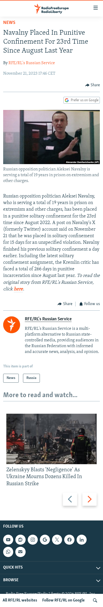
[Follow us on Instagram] (33, 540)
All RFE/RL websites (20, 600)
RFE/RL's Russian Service (31, 63)
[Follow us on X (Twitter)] (57, 540)
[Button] (92, 85)
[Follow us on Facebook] (69, 540)
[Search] (95, 600)
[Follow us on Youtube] (8, 540)
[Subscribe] (20, 552)
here (18, 289)
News (9, 23)
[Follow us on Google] (45, 540)
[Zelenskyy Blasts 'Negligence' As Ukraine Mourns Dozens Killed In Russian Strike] (51, 439)
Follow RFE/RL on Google (63, 600)
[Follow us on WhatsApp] (8, 552)
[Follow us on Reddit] (20, 540)
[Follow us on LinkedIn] (82, 540)
